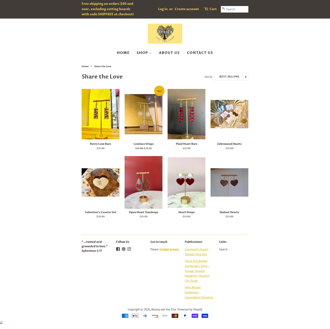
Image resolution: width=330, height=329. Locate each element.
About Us (169, 52)
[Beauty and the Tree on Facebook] (118, 249)
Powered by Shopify (190, 309)
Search (223, 249)
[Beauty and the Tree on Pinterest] (123, 249)
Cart (213, 9)
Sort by (208, 76)
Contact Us (200, 52)
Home (123, 52)
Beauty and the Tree (163, 309)
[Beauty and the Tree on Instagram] (129, 249)
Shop (143, 52)
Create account (187, 9)
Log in (163, 9)
